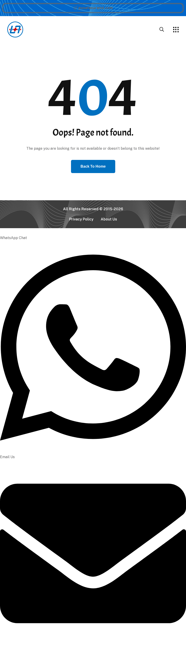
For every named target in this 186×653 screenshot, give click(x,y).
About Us (109, 219)
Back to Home (93, 166)
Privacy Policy (81, 219)
